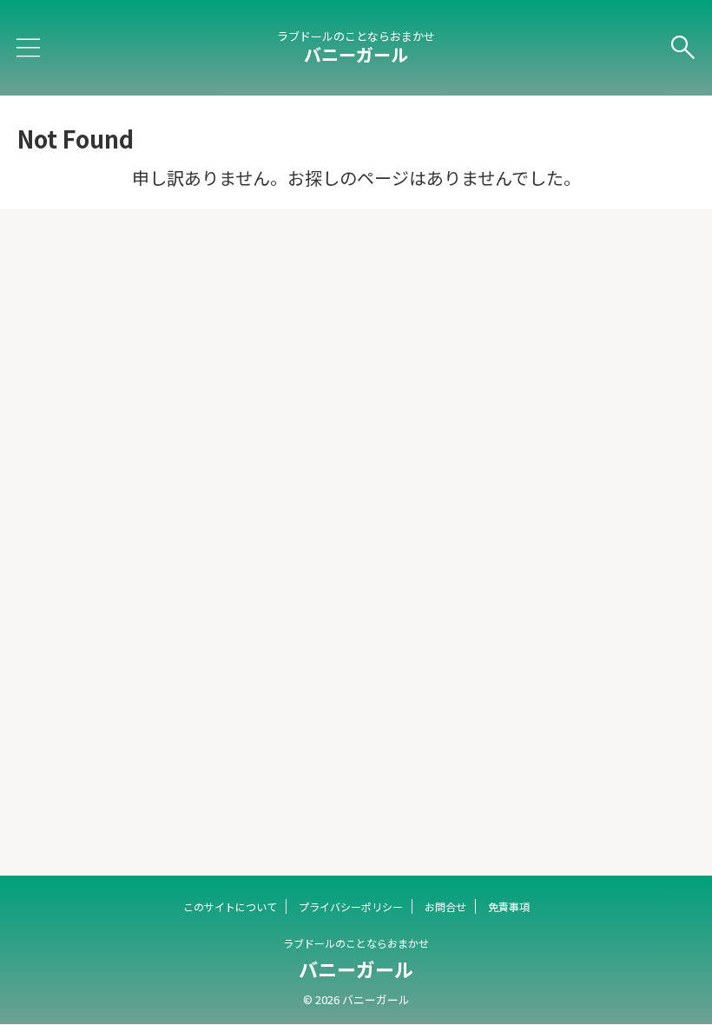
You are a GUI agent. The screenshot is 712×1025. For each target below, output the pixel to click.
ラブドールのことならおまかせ (356, 943)
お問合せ (445, 906)
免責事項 (509, 906)
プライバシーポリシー (351, 906)
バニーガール (356, 54)
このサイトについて (230, 906)
